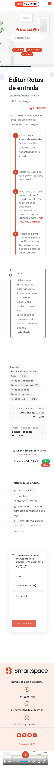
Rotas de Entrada (20, 389)
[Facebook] (19, 735)
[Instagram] (35, 735)
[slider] (9, 761)
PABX (13, 376)
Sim (46, 461)
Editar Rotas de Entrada (23, 371)
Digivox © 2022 (27, 744)
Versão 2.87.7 (26, 490)
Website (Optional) (22, 584)
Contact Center (34, 50)
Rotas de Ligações (20, 394)
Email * (16, 574)
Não (45, 465)
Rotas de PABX (18, 398)
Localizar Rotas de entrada (31, 412)
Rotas (25, 376)
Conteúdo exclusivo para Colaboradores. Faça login (29, 511)
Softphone (27, 54)
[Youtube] (29, 735)
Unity (34, 398)
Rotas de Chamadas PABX (25, 385)
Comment (18, 593)
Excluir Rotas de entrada (25, 432)
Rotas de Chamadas (22, 380)
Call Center (18, 50)
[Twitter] (24, 735)
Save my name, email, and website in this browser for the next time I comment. (29, 560)
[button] (50, 3)
